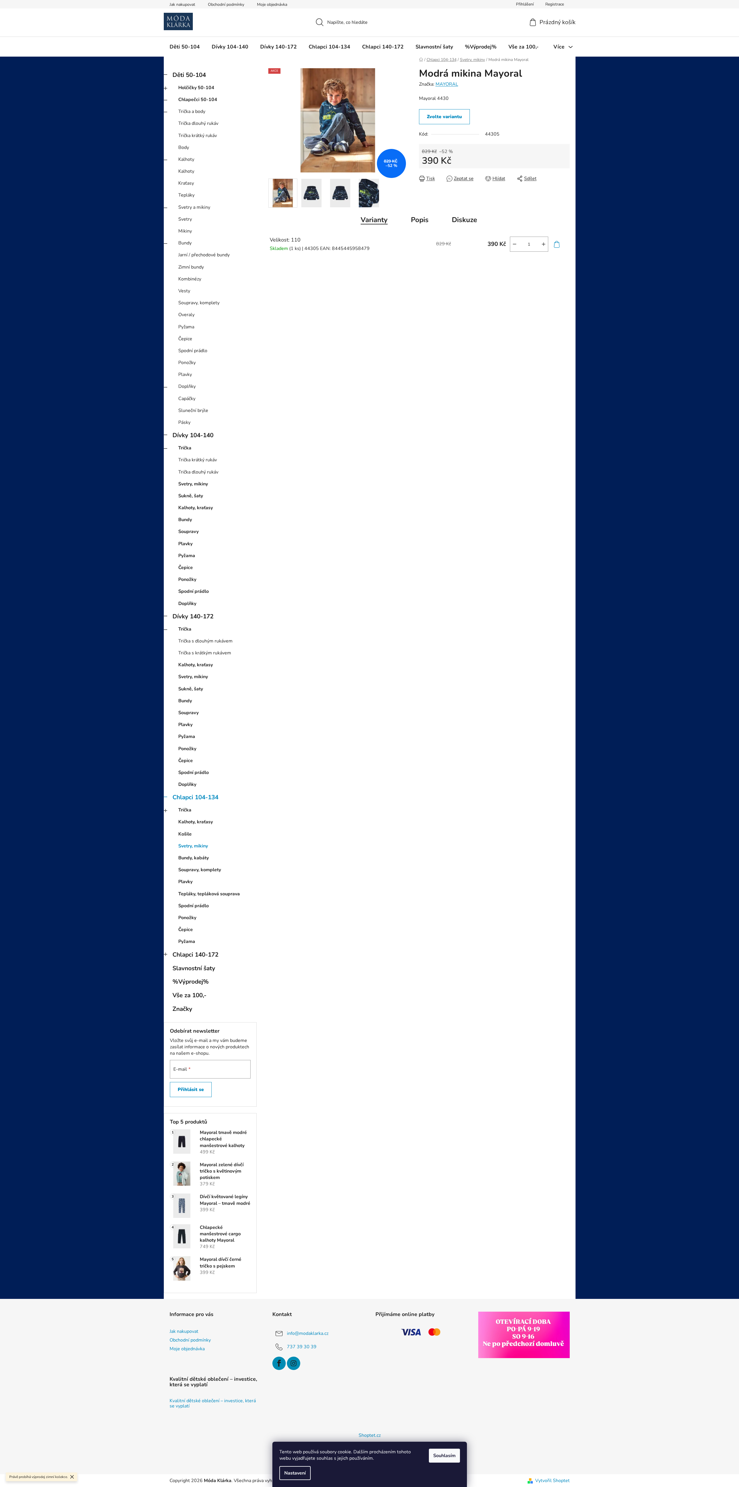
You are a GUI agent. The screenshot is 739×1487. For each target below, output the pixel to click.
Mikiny (185, 231)
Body (183, 147)
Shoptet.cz (370, 1435)
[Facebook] (279, 1363)
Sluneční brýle (193, 410)
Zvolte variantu (444, 117)
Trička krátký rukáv (197, 135)
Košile (185, 834)
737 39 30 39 (302, 1346)
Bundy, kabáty (193, 858)
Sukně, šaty (190, 496)
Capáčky (186, 398)
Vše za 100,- (189, 995)
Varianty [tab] (374, 219)
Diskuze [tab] (464, 219)
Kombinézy (189, 279)
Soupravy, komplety (199, 303)
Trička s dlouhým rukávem (205, 641)
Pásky (184, 422)
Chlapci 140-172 (195, 954)
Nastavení (295, 1473)
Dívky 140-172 (192, 616)
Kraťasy (186, 183)
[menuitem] (185, 47)
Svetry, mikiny (193, 484)
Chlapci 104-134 (195, 797)
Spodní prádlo (192, 351)
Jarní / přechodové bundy (204, 255)
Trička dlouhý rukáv (198, 123)
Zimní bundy (191, 267)
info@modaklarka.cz (307, 1333)
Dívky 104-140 (192, 435)
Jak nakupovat (182, 4)
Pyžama (186, 327)
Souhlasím (444, 1455)
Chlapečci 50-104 (197, 99)
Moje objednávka (272, 4)
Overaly (186, 315)
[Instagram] (293, 1363)
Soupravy (188, 531)
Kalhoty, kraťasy (195, 508)
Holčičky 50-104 (196, 87)
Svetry (185, 219)
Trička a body (191, 111)
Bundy (185, 243)
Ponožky (187, 362)
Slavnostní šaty (193, 968)
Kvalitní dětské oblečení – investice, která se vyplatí (213, 1403)
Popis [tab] (420, 219)
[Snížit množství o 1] (514, 244)
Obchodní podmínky (226, 4)
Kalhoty (186, 159)
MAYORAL (447, 84)
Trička (184, 448)
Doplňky (187, 386)
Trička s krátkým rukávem (204, 653)
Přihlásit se (191, 1089)
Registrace (554, 4)
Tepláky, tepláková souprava (209, 894)
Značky (182, 1009)
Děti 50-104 (189, 75)
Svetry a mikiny (194, 207)
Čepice (185, 339)
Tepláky (186, 195)
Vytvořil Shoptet (552, 1480)
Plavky (185, 374)
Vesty (184, 291)
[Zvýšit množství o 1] (543, 244)
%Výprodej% (190, 981)
